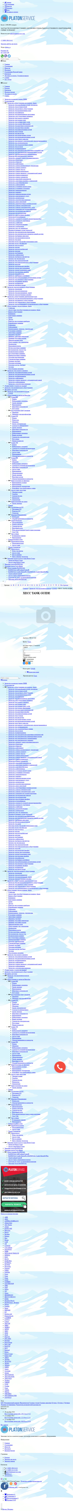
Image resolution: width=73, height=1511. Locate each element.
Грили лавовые (17, 403)
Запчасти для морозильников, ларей (20, 293)
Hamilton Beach (9, 1301)
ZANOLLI (8, 1397)
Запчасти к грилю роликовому (18, 175)
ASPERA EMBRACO (12, 1221)
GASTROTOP (9, 1284)
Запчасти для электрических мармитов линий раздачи (25, 234)
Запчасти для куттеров (15, 131)
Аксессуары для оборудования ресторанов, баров (24, 310)
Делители (15, 513)
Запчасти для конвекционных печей (20, 129)
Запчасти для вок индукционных (19, 268)
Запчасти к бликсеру (15, 162)
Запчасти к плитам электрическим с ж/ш (21, 207)
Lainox (7, 1321)
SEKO (7, 1358)
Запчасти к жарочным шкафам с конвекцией (22, 181)
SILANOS (8, 1361)
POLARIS (8, 1339)
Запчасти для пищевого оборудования (20, 300)
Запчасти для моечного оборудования (20, 109)
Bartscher (7, 1230)
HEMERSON (9, 1295)
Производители (10, 92)
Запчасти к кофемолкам (16, 255)
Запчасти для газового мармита (18, 118)
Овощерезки (12, 344)
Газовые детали (34, 1403)
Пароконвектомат (18, 543)
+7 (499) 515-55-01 (12, 1470)
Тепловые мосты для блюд (16, 365)
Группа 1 (55, 1403)
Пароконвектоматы (14, 346)
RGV (6, 1348)
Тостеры (11, 367)
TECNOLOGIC (10, 1376)
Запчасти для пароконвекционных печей (21, 137)
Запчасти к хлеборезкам (16, 226)
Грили (10, 317)
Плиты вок (15, 517)
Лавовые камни (17, 492)
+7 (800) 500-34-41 (7, 40)
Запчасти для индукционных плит (19, 270)
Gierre (6, 1293)
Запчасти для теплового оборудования (20, 279)
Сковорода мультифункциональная (23, 448)
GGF (6, 1287)
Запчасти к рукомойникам (16, 217)
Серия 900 (14, 458)
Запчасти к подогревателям (17, 213)
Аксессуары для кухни (18, 490)
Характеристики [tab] (33, 672)
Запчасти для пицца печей (16, 285)
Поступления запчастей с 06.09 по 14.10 (18, 1421)
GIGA (6, 1289)
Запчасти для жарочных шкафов (18, 128)
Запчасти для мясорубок (16, 133)
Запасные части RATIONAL (14, 564)
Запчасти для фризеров (15, 283)
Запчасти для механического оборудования (19, 388)
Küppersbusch (9, 1316)
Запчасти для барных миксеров (18, 236)
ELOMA (7, 1265)
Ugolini (7, 1386)
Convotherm (8, 1247)
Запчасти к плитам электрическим (19, 205)
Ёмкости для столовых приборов (19, 321)
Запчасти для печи (14, 264)
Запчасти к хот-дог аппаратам (18, 228)
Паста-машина (17, 555)
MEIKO (7, 1327)
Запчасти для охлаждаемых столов (19, 135)
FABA (7, 1270)
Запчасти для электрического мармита (20, 156)
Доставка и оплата (12, 12)
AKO (6, 1219)
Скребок (15, 494)
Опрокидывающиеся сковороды (22, 456)
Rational (7, 1350)
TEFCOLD (8, 1378)
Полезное (9, 8)
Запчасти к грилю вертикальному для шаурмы (23, 166)
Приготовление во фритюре (20, 481)
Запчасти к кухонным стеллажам (19, 188)
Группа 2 (61, 1403)
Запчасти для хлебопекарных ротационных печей (24, 277)
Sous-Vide (15, 532)
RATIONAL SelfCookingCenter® (18, 570)
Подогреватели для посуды (17, 350)
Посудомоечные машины (16, 353)
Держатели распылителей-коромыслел (28, 1405)
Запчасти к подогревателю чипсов (19, 211)
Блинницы (11, 314)
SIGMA (7, 1359)
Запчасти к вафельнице (15, 164)
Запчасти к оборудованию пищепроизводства (22, 296)
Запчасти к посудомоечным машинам (20, 116)
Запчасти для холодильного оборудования (21, 287)
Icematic (7, 1306)
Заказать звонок (10, 1461)
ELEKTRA (8, 1261)
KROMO (7, 1310)
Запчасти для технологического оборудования (23, 262)
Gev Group (8, 79)
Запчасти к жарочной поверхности (19, 179)
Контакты (8, 74)
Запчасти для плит (14, 251)
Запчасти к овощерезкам (16, 198)
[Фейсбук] (3, 1484)
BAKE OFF (8, 1228)
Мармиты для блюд (14, 334)
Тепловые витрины (14, 363)
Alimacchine (8, 1223)
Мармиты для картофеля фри (21, 414)
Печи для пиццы (17, 551)
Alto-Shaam (8, 1225)
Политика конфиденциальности (31, 1481)
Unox (29, 642)
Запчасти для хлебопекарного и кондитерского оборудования (28, 304)
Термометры (16, 500)
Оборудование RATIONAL (16, 568)
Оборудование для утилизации (18, 342)
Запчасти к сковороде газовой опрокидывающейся (24, 219)
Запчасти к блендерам (15, 160)
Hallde (7, 1299)
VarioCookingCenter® (15, 574)
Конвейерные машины (15, 323)
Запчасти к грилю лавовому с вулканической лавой (25, 173)
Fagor (6, 1274)
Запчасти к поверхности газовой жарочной (22, 209)
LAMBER (8, 1318)
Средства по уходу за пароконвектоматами (22, 577)
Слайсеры (11, 308)
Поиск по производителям (9, 1214)
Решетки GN (16, 511)
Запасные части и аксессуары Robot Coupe (21, 558)
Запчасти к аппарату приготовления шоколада (23, 158)
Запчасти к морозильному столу (18, 196)
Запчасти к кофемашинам (16, 185)
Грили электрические (19, 424)
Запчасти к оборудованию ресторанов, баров (21, 103)
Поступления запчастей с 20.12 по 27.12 (18, 1414)
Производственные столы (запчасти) (20, 230)
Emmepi (7, 1268)
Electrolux (8, 1266)
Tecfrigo (7, 1380)
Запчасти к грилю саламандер (18, 177)
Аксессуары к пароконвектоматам (19, 575)
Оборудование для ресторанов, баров (19, 306)
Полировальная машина (16, 352)
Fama (6, 1276)
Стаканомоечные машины (16, 359)
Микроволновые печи (15, 340)
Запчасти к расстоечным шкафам (19, 215)
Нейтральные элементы (20, 401)
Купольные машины (15, 331)
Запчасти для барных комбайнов (18, 276)
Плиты (14, 399)
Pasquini (7, 1340)
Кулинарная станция (18, 536)
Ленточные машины (15, 333)
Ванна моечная (17, 435)
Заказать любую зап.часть (9, 44)
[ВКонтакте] (24, 663)
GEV (2, 1403)
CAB (6, 1242)
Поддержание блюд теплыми (20, 410)
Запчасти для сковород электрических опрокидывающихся (27, 141)
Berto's (7, 1232)
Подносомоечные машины (17, 348)
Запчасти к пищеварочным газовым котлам (22, 203)
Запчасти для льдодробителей (18, 249)
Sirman (7, 1373)
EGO (6, 1257)
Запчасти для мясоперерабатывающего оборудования (25, 298)
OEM (6, 1333)
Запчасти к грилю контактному (18, 171)
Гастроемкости (9, 101)
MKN (6, 1331)
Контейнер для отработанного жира (23, 488)
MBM (6, 1325)
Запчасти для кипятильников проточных (21, 114)
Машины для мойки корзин (17, 338)
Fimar (6, 1278)
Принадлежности (17, 441)
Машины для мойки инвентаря (18, 336)
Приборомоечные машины (17, 355)
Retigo (7, 1352)
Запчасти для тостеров (15, 147)
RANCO (7, 1346)
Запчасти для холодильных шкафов (19, 295)
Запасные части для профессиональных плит (23, 241)
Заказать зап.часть (10, 1459)
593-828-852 (8, 1476)
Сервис (7, 77)
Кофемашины (12, 327)
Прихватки (15, 498)
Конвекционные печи (15, 539)
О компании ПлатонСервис (14, 72)
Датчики (67, 1403)
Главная (8, 2)
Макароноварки (17, 473)
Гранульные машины (15, 315)
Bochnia (7, 1234)
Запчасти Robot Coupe (15, 560)
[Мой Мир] (29, 663)
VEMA (7, 1390)
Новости (9, 6)
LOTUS (7, 1320)
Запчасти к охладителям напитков (19, 200)
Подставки (15, 408)
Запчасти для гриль (14, 240)
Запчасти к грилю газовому (17, 167)
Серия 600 (14, 397)
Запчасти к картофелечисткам (18, 183)
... (5, 581)
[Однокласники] (12, 1484)
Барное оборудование (15, 312)
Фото (8, 10)
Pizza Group (8, 1342)
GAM (6, 1280)
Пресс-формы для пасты (20, 556)
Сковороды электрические (20, 437)
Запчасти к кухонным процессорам (19, 186)
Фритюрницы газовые (19, 482)
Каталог (7, 88)
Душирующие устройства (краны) (16, 386)
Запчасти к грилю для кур (16, 169)
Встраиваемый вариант (12, 1403)
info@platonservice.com (17, 33)
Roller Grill (8, 1356)
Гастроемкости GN (17, 507)
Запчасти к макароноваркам (17, 190)
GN (6, 1291)
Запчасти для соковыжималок (18, 143)
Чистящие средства (11, 389)
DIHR (6, 1251)
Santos (7, 1369)
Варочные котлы (17, 477)
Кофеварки (11, 325)
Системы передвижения (16, 357)
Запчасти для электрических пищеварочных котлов (25, 152)
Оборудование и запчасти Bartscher (18, 395)
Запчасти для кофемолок (16, 274)
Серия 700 (14, 443)
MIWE (7, 1329)
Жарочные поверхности (20, 407)
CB (6, 1244)
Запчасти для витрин (15, 289)
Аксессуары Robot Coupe (16, 562)
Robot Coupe (9, 1354)
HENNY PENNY (10, 1297)
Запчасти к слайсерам (15, 222)
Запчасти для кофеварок (16, 112)
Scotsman (7, 1371)
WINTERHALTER (11, 1395)
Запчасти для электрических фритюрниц (21, 232)
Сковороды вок (17, 496)
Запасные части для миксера (17, 243)
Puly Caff (7, 1344)
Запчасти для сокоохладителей (18, 260)
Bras (6, 1238)
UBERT (7, 1382)
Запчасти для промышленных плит (19, 110)
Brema (7, 1240)
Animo (7, 1227)
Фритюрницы (16, 405)
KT (6, 1312)
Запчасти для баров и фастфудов (18, 257)
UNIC (6, 1384)
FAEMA (7, 1272)
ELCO (7, 1259)
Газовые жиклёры (45, 1403)
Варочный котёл (17, 528)
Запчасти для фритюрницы (17, 148)
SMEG (7, 1367)
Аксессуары (16, 452)
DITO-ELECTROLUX (12, 1253)
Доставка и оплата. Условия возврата (17, 76)
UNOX (10, 393)
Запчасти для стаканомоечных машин (20, 145)
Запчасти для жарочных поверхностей (20, 126)
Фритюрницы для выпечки (21, 486)
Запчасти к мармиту (14, 192)
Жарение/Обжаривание (18, 515)
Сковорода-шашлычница (20, 426)
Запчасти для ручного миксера (18, 139)
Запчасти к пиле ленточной (17, 202)
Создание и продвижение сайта (9, 1487)
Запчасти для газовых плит (17, 120)
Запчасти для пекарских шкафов (18, 266)
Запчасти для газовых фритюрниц (19, 124)
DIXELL (7, 1255)
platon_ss (8, 47)
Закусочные (15, 534)
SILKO (7, 1363)
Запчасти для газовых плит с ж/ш (19, 122)
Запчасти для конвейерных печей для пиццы (22, 105)
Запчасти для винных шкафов (18, 281)
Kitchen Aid (8, 1314)
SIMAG (7, 1365)
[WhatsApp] (2, 57)
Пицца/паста (15, 549)
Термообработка (16, 520)
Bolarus (7, 1236)
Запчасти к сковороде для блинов (19, 221)
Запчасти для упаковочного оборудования (22, 302)
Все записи (4, 1425)
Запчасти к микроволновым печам (19, 194)
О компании (10, 4)
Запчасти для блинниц (15, 253)
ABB (6, 1217)
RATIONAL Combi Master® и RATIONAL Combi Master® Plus (28, 572)
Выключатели (24, 1403)
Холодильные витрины (15, 369)
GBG (6, 1285)
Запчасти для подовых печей (17, 107)
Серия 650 (14, 416)
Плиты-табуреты (17, 524)
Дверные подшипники (8, 1405)
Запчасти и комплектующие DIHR (16, 99)
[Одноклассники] (27, 663)
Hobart (7, 1304)
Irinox (6, 1308)
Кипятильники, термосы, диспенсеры (20, 329)
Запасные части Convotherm (14, 566)
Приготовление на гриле (19, 501)
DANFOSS (8, 1249)
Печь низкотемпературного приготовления (26, 530)
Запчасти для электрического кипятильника (22, 154)
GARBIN (8, 1282)
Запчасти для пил (14, 247)
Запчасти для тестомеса (16, 245)
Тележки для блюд (14, 361)
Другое (10, 319)
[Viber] (5, 57)
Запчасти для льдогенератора (17, 291)
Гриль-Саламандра (14, 547)
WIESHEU (8, 1394)
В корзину (26, 655)
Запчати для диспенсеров (16, 259)
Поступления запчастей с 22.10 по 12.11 (18, 1417)
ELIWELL (8, 1263)
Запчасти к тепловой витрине (18, 224)
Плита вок (15, 420)
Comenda (7, 1246)
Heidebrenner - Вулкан (12, 1302)
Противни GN (16, 509)
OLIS (6, 1335)
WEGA (7, 1392)
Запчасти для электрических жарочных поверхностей (25, 150)
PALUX (7, 1337)
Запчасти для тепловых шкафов (18, 272)
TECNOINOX (9, 1375)
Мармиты (15, 412)
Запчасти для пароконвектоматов (19, 238)
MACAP (7, 1323)
